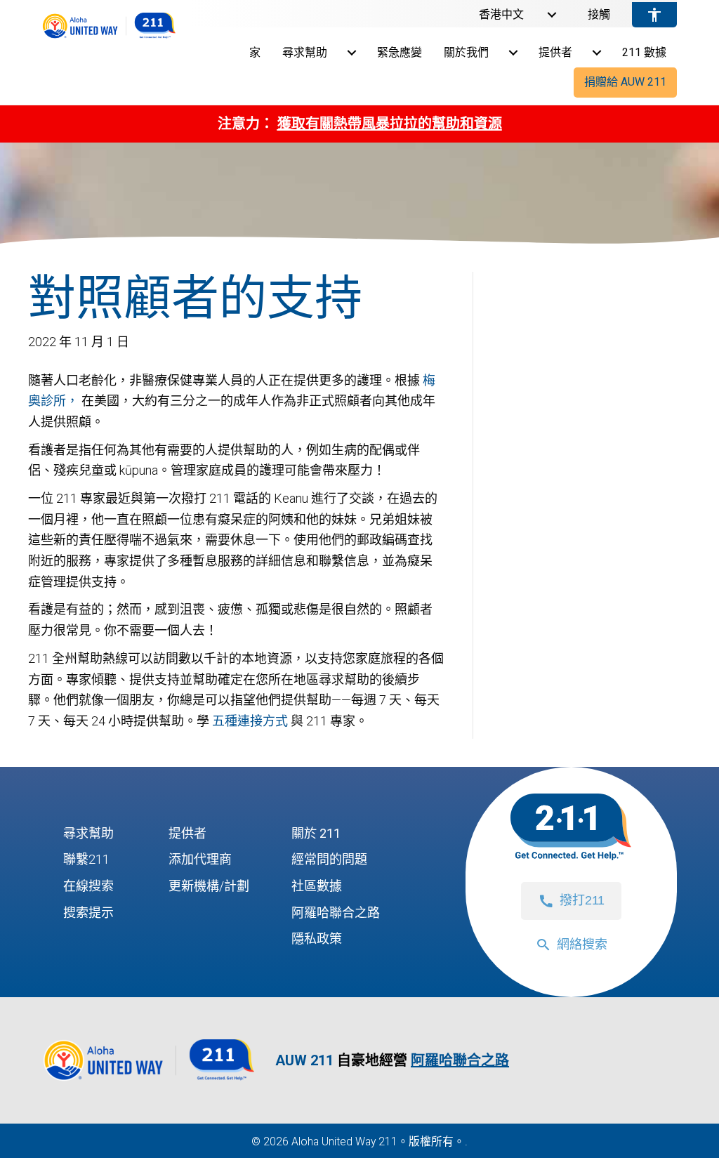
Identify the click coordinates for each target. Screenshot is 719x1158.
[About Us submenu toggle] (513, 52)
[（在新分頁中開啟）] (149, 1080)
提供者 (555, 52)
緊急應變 (399, 52)
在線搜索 (88, 886)
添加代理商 (200, 859)
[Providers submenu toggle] (597, 52)
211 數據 (644, 52)
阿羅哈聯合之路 (335, 912)
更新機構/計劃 (209, 886)
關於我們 (466, 52)
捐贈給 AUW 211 (625, 81)
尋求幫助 (304, 52)
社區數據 (316, 886)
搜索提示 (88, 912)
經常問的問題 (329, 859)
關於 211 (316, 833)
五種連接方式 (250, 720)
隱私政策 (316, 938)
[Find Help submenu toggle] (352, 52)
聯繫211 (86, 859)
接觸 (599, 14)
